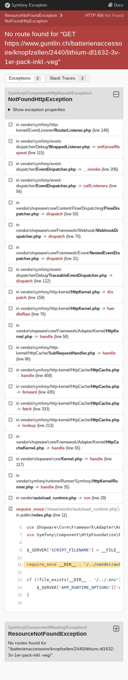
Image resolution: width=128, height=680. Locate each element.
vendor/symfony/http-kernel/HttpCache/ (70, 370)
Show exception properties (39, 109)
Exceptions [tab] (24, 78)
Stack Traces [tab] (67, 78)
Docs (118, 5)
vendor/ (48, 498)
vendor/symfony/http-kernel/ (60, 292)
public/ (36, 515)
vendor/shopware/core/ (51, 459)
